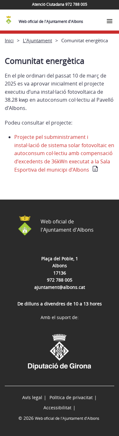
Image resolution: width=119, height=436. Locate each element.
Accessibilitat (57, 408)
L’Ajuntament (37, 40)
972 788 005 (59, 280)
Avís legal (32, 397)
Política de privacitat (71, 397)
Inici (9, 40)
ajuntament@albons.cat (59, 287)
